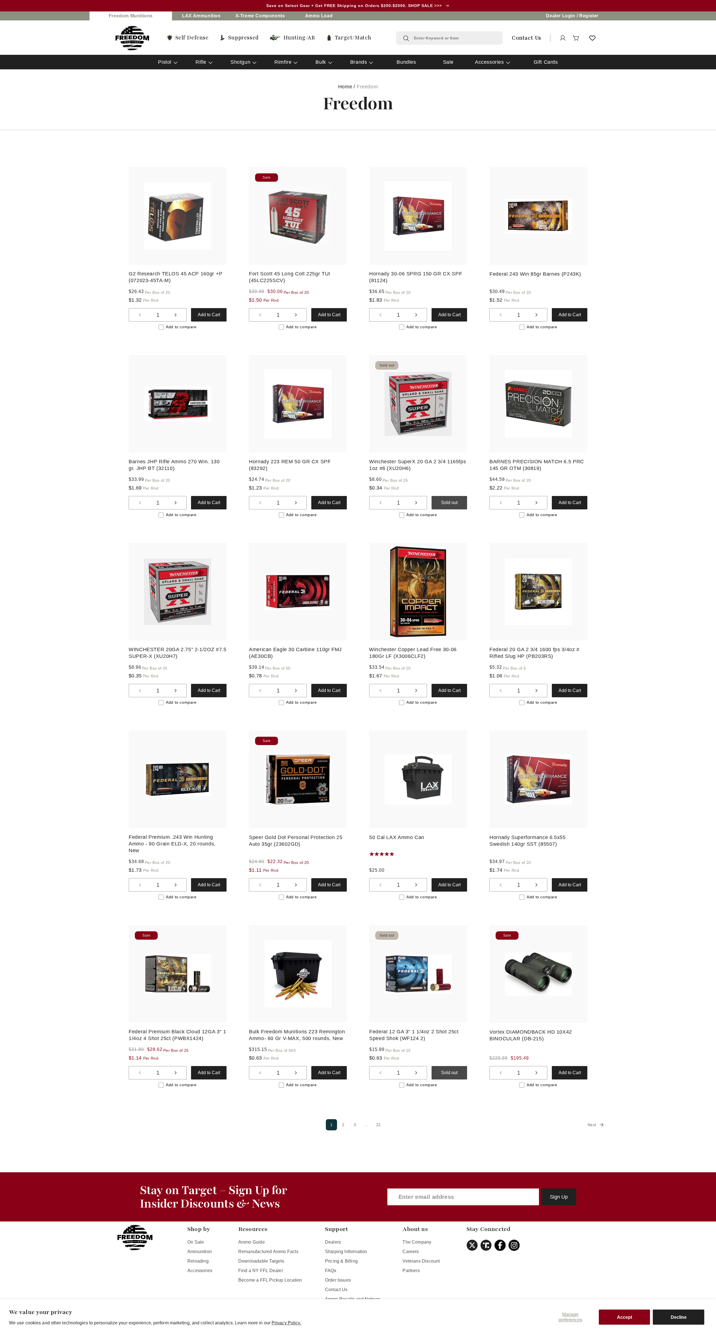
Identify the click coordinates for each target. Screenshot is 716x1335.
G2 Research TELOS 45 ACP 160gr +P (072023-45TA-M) (176, 277)
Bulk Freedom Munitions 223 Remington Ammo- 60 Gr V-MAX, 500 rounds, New (297, 1035)
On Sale (195, 1242)
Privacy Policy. (286, 1322)
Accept (624, 1317)
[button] (576, 38)
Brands (358, 62)
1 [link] (331, 1125)
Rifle (201, 62)
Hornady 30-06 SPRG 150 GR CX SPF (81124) (415, 277)
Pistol (164, 62)
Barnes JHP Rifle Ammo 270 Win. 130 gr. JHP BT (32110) (174, 465)
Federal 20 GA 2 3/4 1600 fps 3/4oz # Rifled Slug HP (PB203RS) (534, 652)
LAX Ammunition (201, 15)
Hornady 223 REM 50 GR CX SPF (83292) (290, 465)
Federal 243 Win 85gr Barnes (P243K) (535, 274)
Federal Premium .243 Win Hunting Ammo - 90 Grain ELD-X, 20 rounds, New (172, 843)
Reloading (198, 1261)
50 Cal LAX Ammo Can (396, 837)
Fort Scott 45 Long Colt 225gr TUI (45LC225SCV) (289, 277)
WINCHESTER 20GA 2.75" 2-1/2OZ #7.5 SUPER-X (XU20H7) (177, 652)
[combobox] (455, 38)
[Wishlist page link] (592, 38)
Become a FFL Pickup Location (270, 1280)
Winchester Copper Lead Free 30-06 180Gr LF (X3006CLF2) (413, 652)
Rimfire (282, 62)
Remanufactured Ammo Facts (268, 1251)
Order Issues (338, 1280)
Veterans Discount (421, 1261)
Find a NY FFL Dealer (260, 1270)
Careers (410, 1251)
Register (589, 15)
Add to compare (181, 327)
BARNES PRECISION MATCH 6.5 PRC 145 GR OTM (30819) (536, 465)
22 (378, 1125)
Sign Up (559, 1197)
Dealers (333, 1242)
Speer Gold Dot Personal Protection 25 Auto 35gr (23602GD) (295, 841)
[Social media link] (474, 1245)
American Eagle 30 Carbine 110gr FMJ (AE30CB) (295, 652)
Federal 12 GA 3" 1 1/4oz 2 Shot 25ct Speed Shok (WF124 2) (414, 1035)
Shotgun (240, 62)
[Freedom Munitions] (132, 38)
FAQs (330, 1270)
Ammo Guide (251, 1242)
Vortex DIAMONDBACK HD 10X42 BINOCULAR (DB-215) (530, 1035)
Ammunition (199, 1251)
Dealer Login (560, 15)
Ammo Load (319, 15)
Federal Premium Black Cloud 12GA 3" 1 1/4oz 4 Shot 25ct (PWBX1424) (177, 1035)
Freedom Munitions (131, 15)
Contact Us (336, 1289)
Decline (679, 1317)
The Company (416, 1242)
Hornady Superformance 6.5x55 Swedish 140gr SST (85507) (527, 841)
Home (345, 86)
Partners (411, 1270)
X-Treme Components (260, 15)
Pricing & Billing (341, 1261)
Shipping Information (346, 1251)
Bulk (320, 62)
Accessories (489, 62)
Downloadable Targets (261, 1261)
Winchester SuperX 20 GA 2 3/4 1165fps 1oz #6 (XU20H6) (417, 465)
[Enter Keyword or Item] (406, 38)
